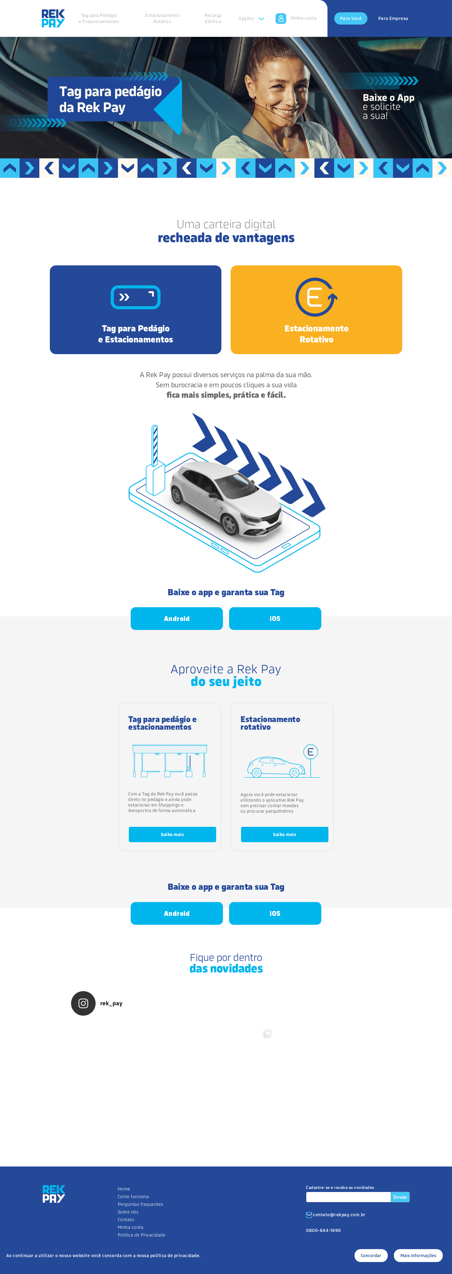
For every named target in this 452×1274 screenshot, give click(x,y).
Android (177, 618)
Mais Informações (418, 1255)
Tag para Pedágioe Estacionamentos (99, 18)
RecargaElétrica (213, 18)
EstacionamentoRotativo (162, 18)
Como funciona (133, 1196)
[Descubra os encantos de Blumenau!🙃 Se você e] (226, 1075)
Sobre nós (128, 1212)
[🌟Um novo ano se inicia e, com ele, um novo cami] (122, 1075)
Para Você (351, 18)
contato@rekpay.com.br (339, 1214)
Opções (247, 18)
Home (124, 1189)
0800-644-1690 (323, 1230)
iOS (275, 618)
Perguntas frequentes (141, 1204)
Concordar (371, 1255)
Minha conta (304, 18)
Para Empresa (393, 18)
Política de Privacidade (142, 1235)
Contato (126, 1219)
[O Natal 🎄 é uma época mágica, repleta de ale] (329, 1075)
